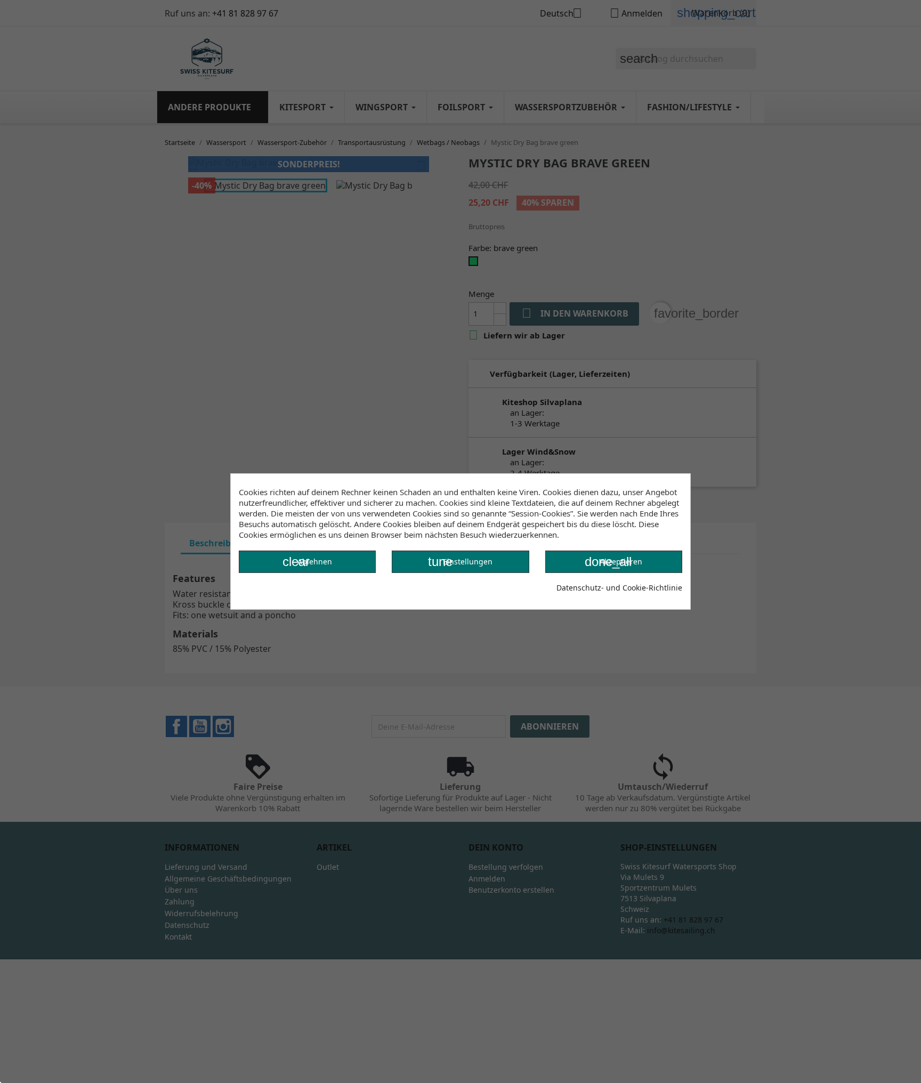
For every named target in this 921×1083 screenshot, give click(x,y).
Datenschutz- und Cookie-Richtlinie (619, 588)
